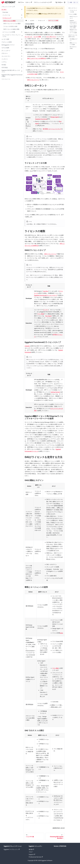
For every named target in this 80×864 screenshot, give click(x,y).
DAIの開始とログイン (73, 39)
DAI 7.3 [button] (20, 2)
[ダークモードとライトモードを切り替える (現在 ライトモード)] (64, 2)
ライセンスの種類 (72, 14)
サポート (27, 2)
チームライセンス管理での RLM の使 (45, 366)
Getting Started (55, 392)
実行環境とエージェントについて (52, 129)
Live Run (45, 291)
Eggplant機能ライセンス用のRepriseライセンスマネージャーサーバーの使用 (73, 29)
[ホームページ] (26, 20)
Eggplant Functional (41, 119)
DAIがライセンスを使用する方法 (72, 35)
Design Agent (55, 117)
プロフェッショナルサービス (42, 2)
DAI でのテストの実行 (73, 47)
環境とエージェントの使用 (73, 43)
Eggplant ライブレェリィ (11, 849)
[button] (12, 9)
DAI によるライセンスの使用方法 (36, 58)
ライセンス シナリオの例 (73, 11)
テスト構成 (41, 314)
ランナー (45, 310)
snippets (27, 346)
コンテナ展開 (37, 37)
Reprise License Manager (33, 141)
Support (31, 854)
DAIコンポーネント (72, 8)
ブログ (30, 852)
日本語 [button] (59, 2)
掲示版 (30, 849)
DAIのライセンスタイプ (73, 17)
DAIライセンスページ (33, 80)
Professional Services (35, 857)
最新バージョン (43, 14)
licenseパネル (39, 361)
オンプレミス (28, 37)
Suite (61, 633)
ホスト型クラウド (51, 37)
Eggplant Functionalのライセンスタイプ (45, 295)
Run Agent (48, 316)
